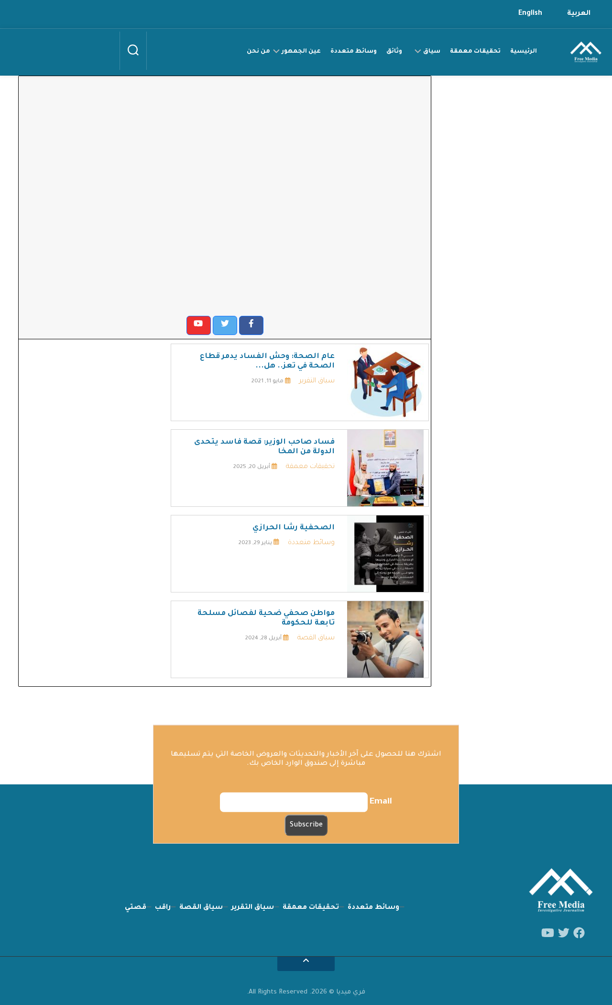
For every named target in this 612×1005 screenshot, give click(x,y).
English (530, 14)
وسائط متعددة (353, 51)
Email (381, 802)
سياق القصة (316, 638)
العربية (578, 14)
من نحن (258, 51)
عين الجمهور (301, 51)
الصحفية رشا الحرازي (293, 528)
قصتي (135, 908)
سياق (431, 51)
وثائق (394, 51)
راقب (163, 908)
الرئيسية (523, 51)
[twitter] (563, 933)
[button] (251, 325)
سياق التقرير (317, 381)
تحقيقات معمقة (475, 51)
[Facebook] (579, 933)
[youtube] (547, 933)
